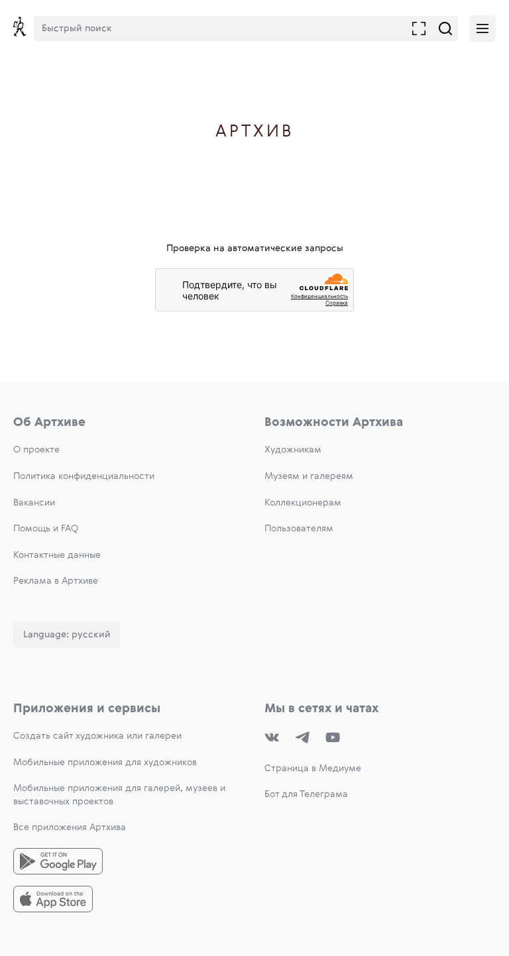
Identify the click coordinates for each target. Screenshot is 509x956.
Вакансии (34, 502)
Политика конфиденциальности (83, 476)
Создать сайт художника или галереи (97, 736)
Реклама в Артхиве (55, 581)
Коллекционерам (302, 502)
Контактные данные (57, 555)
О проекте (36, 449)
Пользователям (298, 528)
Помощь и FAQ (45, 528)
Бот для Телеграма (306, 794)
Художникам (292, 449)
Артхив (254, 132)
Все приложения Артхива (69, 827)
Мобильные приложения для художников (105, 762)
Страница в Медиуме (312, 768)
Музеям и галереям (308, 476)
